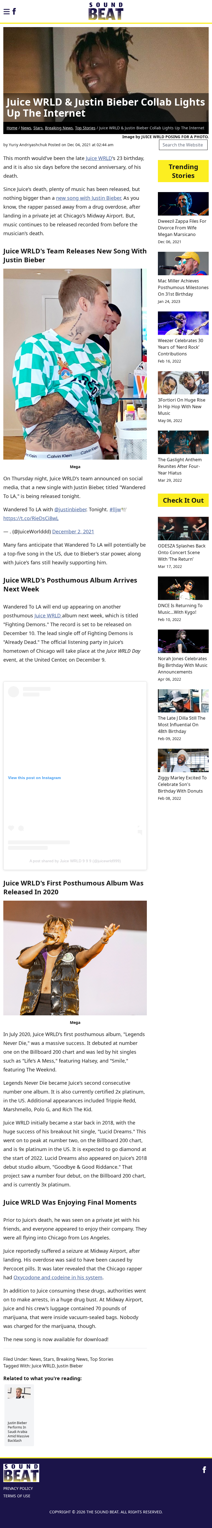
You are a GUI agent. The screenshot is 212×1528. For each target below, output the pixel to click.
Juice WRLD (99, 158)
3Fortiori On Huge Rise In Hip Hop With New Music (181, 406)
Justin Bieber (70, 1366)
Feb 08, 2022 (169, 798)
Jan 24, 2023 (169, 301)
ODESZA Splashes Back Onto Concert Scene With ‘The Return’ (182, 552)
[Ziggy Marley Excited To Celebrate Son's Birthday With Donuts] (183, 760)
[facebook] (14, 11)
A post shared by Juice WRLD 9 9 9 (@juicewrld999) (75, 861)
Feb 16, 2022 (169, 361)
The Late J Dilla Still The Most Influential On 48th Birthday (181, 724)
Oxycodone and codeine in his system (58, 1277)
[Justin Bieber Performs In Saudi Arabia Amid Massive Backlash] (19, 1393)
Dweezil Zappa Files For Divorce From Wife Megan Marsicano (182, 227)
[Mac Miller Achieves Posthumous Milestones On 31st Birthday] (183, 263)
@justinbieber (70, 509)
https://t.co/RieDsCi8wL (31, 518)
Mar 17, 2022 (170, 566)
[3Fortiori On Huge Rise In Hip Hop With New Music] (183, 383)
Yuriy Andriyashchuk (28, 144)
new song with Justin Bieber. (89, 198)
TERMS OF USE (16, 1495)
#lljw (115, 509)
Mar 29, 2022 (170, 480)
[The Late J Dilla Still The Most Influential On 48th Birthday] (183, 700)
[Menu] (6, 11)
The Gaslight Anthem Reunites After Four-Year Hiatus (180, 466)
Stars (38, 127)
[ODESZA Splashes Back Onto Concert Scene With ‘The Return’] (183, 528)
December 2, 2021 (73, 531)
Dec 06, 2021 (169, 241)
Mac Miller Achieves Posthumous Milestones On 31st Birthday (183, 287)
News (26, 127)
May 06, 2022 (170, 420)
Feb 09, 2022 (169, 738)
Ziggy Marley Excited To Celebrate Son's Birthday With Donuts (182, 784)
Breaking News (59, 127)
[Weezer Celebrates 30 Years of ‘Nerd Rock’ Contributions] (183, 323)
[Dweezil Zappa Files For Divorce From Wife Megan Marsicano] (183, 204)
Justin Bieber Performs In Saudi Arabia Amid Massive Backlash (18, 1431)
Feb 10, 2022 (169, 619)
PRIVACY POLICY (18, 1488)
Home (12, 127)
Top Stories (85, 127)
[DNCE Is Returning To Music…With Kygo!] (183, 588)
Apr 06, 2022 (169, 679)
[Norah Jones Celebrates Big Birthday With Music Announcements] (183, 641)
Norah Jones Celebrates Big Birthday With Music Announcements (183, 665)
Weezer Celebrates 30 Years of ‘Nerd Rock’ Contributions (180, 347)
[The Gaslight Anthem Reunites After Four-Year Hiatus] (183, 442)
